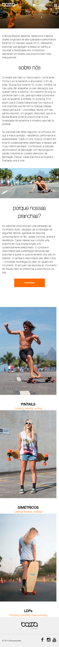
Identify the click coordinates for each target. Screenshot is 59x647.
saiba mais (29, 283)
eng (49, 5)
